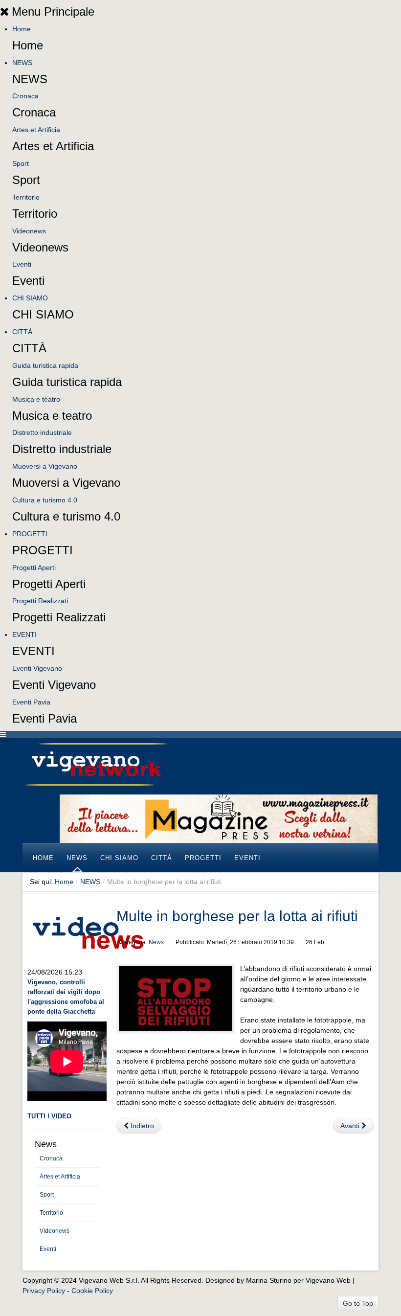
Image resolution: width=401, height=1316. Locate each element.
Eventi (21, 264)
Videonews (29, 231)
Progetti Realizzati (40, 601)
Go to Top (358, 1303)
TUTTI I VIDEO (49, 1116)
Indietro (141, 1126)
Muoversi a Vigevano (44, 466)
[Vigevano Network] (95, 764)
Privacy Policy (43, 1290)
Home (21, 29)
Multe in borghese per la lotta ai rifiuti (237, 916)
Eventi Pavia (31, 702)
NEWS (22, 63)
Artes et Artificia (36, 130)
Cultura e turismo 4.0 (44, 500)
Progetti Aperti (34, 567)
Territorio (26, 197)
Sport (20, 163)
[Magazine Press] (219, 818)
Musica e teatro (36, 399)
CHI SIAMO (30, 298)
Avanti (350, 1126)
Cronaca (25, 96)
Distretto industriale (42, 432)
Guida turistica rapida (45, 365)
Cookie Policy (92, 1290)
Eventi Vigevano (37, 668)
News (156, 942)
